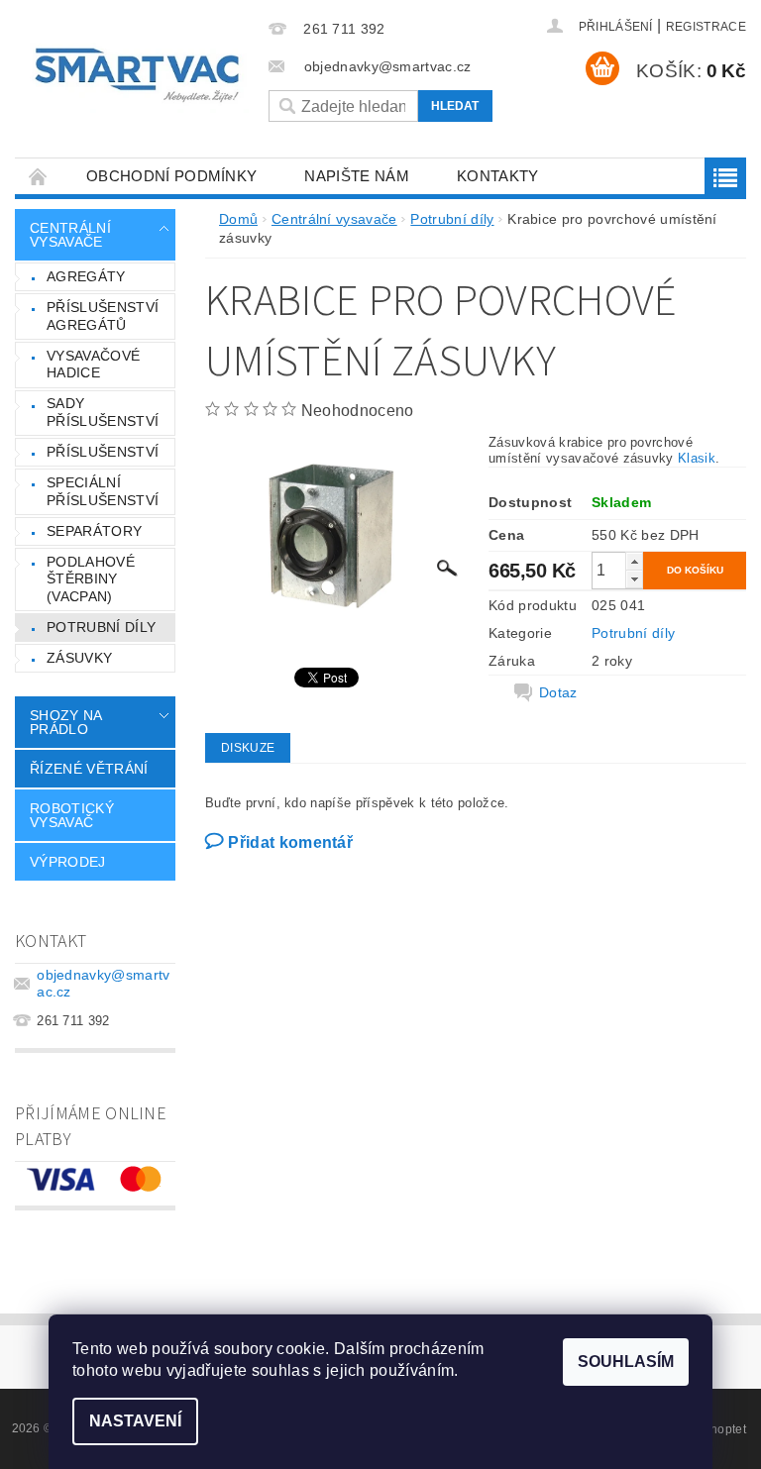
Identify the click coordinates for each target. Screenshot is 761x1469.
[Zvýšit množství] (634, 561)
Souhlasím (626, 1361)
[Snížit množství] (634, 579)
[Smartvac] (137, 75)
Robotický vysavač (72, 815)
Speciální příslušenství (103, 491)
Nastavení (135, 1421)
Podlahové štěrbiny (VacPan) (91, 579)
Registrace (706, 27)
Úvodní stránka (38, 175)
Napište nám (356, 175)
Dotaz (558, 692)
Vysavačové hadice (93, 364)
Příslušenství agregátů (103, 316)
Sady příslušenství (103, 412)
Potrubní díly (101, 627)
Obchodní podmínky (171, 175)
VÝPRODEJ (68, 862)
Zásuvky (79, 658)
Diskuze (247, 748)
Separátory (94, 531)
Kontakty (498, 175)
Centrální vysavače (70, 235)
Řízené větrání (89, 769)
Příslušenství (103, 452)
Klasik (696, 458)
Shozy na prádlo (66, 722)
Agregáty (86, 276)
